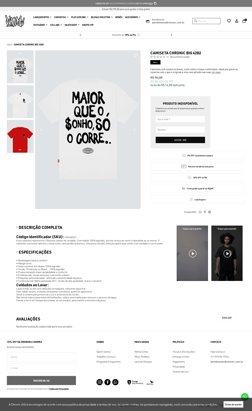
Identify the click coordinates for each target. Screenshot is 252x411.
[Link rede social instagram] (100, 382)
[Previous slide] (80, 34)
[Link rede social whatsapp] (115, 382)
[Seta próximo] (134, 129)
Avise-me (180, 139)
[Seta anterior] (41, 129)
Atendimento (168, 21)
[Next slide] (20, 150)
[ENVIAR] (41, 380)
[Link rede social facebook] (107, 382)
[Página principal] (15, 21)
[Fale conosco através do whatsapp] (244, 397)
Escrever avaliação (227, 317)
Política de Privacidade (59, 389)
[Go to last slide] (20, 53)
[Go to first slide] (171, 34)
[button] (20, 66)
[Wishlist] (229, 21)
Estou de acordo (233, 404)
